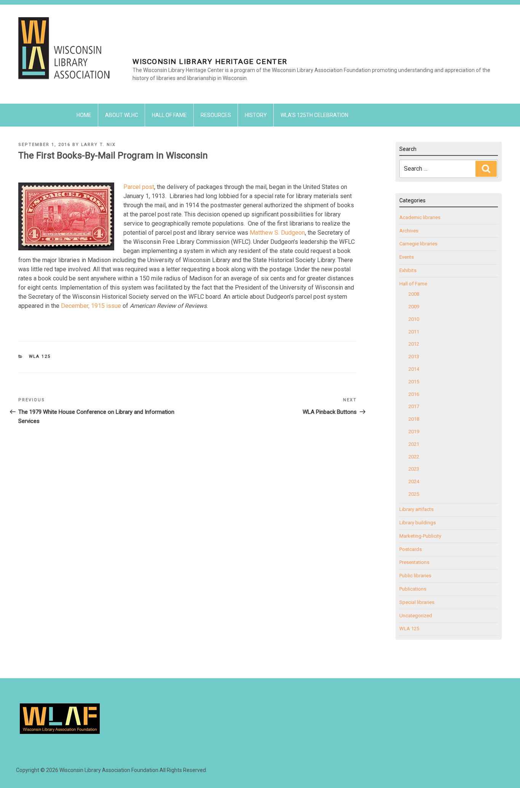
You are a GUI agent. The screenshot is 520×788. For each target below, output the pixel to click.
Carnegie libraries (418, 244)
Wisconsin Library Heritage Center (209, 61)
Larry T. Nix (98, 144)
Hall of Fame (169, 115)
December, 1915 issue (92, 305)
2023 (413, 469)
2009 (413, 306)
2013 (413, 356)
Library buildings (417, 522)
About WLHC (121, 115)
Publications (412, 589)
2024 (413, 481)
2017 (413, 406)
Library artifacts (416, 509)
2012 (413, 344)
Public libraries (415, 575)
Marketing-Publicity (420, 536)
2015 (413, 381)
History (256, 115)
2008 (413, 294)
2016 (413, 394)
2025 (413, 494)
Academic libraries (419, 217)
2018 (413, 419)
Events (406, 257)
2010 (413, 319)
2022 (413, 457)
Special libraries (416, 602)
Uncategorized (415, 615)
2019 (413, 431)
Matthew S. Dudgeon (277, 232)
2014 (413, 369)
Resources (216, 115)
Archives (408, 231)
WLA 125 (40, 356)
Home (84, 115)
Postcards (410, 549)
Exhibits (407, 270)
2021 (413, 444)
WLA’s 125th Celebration (314, 115)
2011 (413, 332)
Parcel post (138, 187)
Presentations (414, 562)
